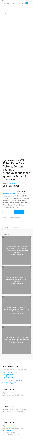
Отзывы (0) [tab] (15, 227)
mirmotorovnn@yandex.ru (14, 380)
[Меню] (26, 3)
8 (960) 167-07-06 (11, 372)
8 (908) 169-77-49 (8, 377)
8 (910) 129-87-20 (8, 375)
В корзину (19, 212)
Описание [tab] (6, 227)
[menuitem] (22, 3)
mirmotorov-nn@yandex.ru (10, 383)
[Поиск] (22, 3)
